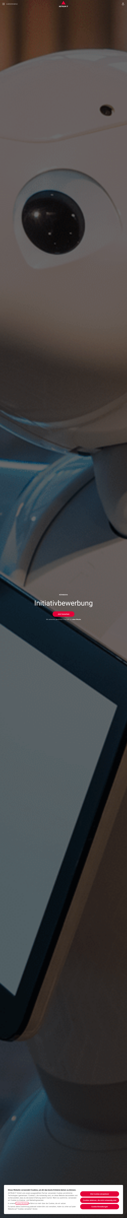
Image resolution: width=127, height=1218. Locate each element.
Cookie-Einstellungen (99, 1207)
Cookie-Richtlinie (22, 1203)
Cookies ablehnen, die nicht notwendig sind (99, 1200)
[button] (123, 4)
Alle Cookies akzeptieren (99, 1194)
